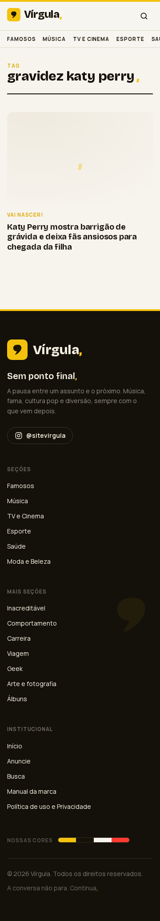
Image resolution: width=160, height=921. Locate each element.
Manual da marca (31, 791)
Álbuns (17, 699)
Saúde (16, 546)
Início (14, 746)
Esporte (130, 39)
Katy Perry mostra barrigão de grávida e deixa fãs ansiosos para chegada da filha (72, 237)
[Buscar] (144, 16)
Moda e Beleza (29, 561)
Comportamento (32, 623)
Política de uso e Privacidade (49, 806)
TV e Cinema (91, 39)
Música (54, 39)
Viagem (18, 653)
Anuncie (19, 761)
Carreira (19, 638)
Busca (16, 776)
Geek (15, 668)
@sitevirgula (45, 435)
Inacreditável (26, 608)
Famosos (21, 39)
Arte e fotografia (31, 683)
